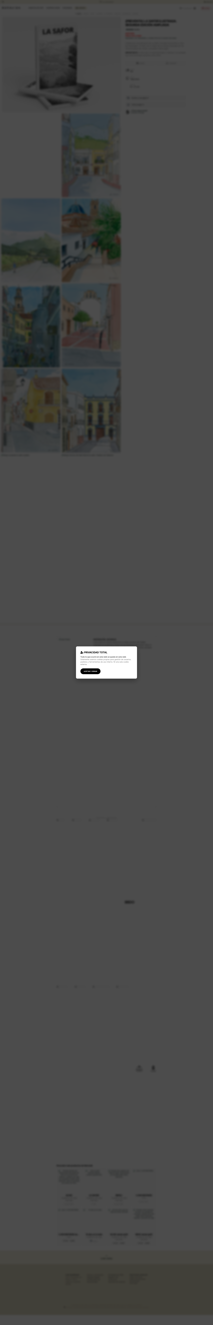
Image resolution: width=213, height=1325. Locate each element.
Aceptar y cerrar (90, 671)
